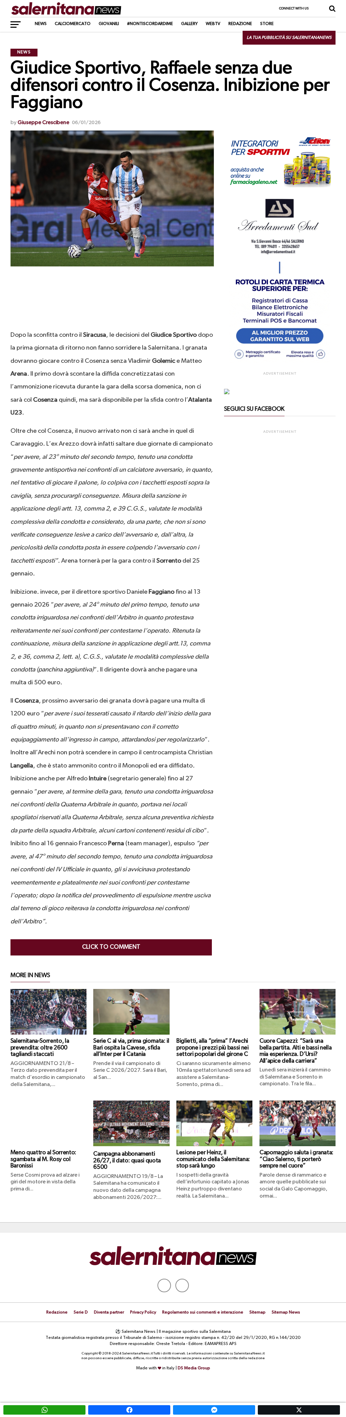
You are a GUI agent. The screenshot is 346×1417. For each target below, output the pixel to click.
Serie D (81, 1312)
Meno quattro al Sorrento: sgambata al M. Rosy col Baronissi (43, 1159)
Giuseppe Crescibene (43, 122)
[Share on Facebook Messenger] (214, 1410)
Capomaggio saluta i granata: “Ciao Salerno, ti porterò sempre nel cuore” (296, 1159)
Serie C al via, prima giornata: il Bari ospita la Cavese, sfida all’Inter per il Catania (131, 1047)
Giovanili (109, 24)
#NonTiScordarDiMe (150, 24)
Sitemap (257, 1312)
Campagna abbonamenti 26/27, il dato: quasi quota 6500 (127, 1160)
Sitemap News (286, 1312)
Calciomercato (73, 24)
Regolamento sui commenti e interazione (202, 1312)
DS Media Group (194, 1368)
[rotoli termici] (279, 361)
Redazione (240, 24)
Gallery (189, 24)
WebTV (213, 24)
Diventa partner (109, 1312)
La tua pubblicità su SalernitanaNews (289, 38)
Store (267, 24)
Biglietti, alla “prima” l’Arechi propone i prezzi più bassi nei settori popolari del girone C (212, 1047)
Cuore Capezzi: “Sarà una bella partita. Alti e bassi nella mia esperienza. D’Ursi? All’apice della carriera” (295, 1051)
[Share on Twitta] (299, 1410)
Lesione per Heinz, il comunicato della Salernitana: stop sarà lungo (213, 1159)
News (41, 24)
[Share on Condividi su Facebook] (129, 1410)
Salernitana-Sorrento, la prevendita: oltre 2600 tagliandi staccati (39, 1047)
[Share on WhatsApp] (44, 1410)
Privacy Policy (143, 1312)
